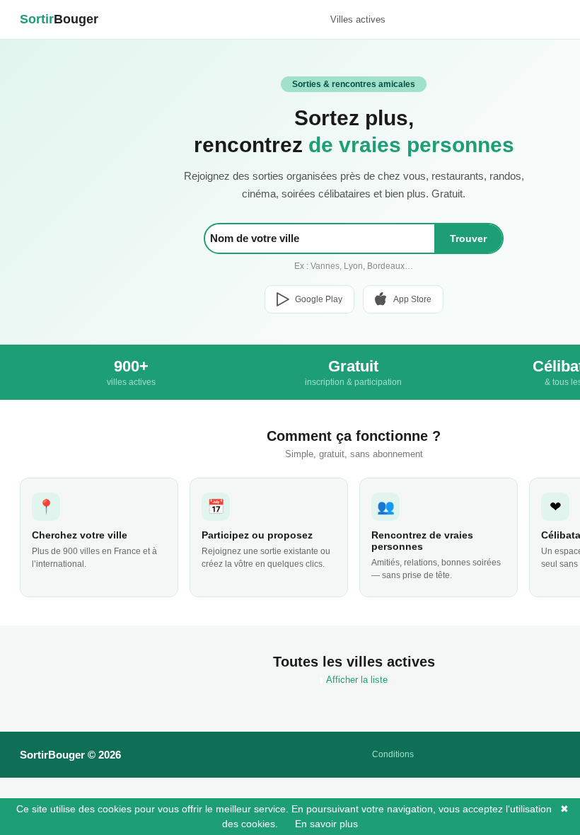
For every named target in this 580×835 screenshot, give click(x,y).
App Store (412, 299)
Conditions (393, 754)
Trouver (468, 238)
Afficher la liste (356, 679)
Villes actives (357, 19)
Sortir (59, 19)
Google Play (318, 299)
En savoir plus (319, 823)
